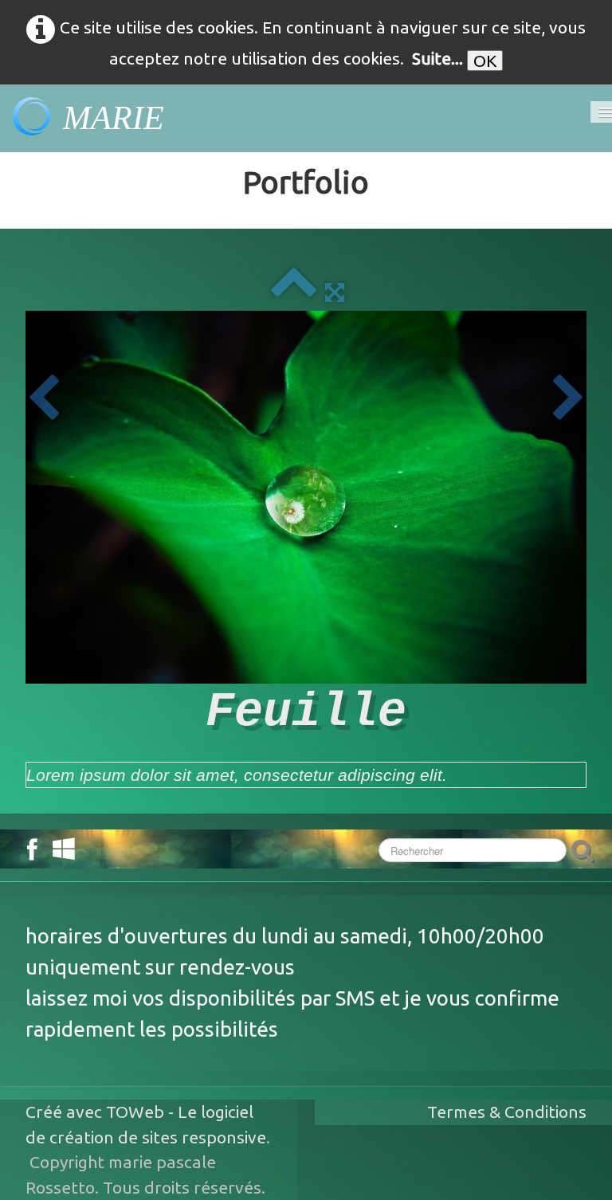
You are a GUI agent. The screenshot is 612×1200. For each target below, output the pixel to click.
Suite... (437, 58)
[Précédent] (43, 399)
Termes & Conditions (506, 1111)
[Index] (294, 290)
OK (484, 60)
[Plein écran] (334, 290)
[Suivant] (568, 399)
